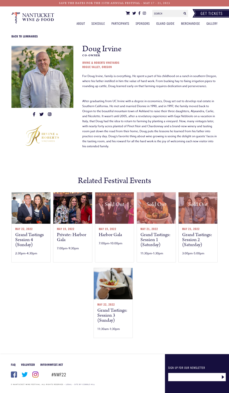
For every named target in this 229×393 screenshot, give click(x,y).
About (81, 23)
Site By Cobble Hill (84, 384)
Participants (32, 17)
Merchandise (190, 23)
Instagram (35, 375)
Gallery (212, 23)
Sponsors (143, 23)
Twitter (24, 375)
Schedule (98, 23)
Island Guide (165, 23)
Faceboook (13, 375)
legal (69, 384)
